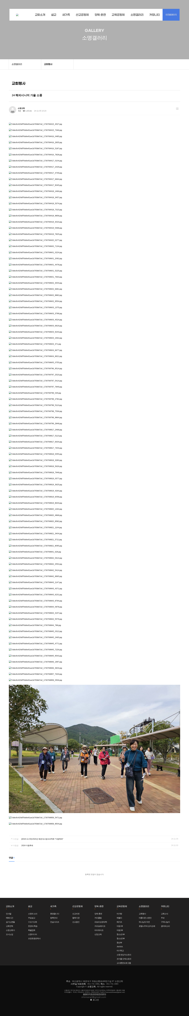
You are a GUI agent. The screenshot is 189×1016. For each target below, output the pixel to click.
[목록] (177, 108)
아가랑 (119, 914)
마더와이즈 (98, 930)
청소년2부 (121, 938)
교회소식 (164, 914)
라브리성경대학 (100, 922)
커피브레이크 (99, 926)
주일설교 (31, 918)
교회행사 (142, 914)
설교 (53, 15)
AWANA (120, 947)
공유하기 (182, 64)
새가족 (66, 15)
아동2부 (120, 930)
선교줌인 (75, 922)
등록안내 (53, 918)
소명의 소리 (32, 914)
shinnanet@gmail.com (93, 997)
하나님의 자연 (144, 922)
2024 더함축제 (27, 845)
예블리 (119, 918)
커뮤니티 (154, 15)
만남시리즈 (54, 922)
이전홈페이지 (171, 15)
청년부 (119, 943)
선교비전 (75, 914)
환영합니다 (54, 914)
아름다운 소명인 (145, 918)
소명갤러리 (137, 15)
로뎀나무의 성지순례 (147, 926)
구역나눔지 (165, 922)
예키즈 (119, 922)
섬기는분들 (10, 922)
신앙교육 (98, 934)
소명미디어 (32, 934)
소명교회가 (10, 930)
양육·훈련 (100, 15)
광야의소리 (165, 926)
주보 (162, 918)
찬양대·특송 (32, 926)
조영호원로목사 (34, 938)
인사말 (8, 914)
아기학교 (120, 950)
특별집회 (31, 930)
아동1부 (120, 926)
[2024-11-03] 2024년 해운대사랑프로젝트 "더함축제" (42, 839)
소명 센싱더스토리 (124, 955)
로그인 (95, 1000)
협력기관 (75, 918)
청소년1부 (121, 934)
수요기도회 (32, 922)
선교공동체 (82, 15)
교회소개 (40, 15)
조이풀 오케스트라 (124, 959)
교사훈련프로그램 (124, 963)
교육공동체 (118, 15)
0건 (19, 111)
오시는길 (9, 934)
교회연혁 (9, 926)
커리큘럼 (98, 918)
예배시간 (9, 918)
